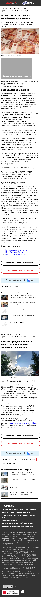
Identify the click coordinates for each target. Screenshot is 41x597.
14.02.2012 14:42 (6, 9)
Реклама (6, 512)
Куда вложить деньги (17, 322)
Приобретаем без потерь (16, 252)
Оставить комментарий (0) (20, 271)
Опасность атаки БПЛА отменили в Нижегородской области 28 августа (22, 473)
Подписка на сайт (10, 520)
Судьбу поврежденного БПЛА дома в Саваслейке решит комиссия (22, 480)
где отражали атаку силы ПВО (23, 423)
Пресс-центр (30, 509)
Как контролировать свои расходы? (22, 315)
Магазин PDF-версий (20, 512)
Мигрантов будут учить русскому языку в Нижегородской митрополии (23, 303)
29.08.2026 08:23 (7, 334)
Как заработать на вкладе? (16, 250)
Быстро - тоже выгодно (15, 254)
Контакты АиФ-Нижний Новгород (17, 523)
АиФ (15, 377)
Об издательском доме (12, 509)
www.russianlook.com (14, 55)
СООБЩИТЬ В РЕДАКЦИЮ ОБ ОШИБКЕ (17, 526)
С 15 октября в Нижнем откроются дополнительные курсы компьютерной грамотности (23, 297)
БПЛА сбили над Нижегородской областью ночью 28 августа (21, 493)
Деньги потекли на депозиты (19, 309)
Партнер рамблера (20, 586)
